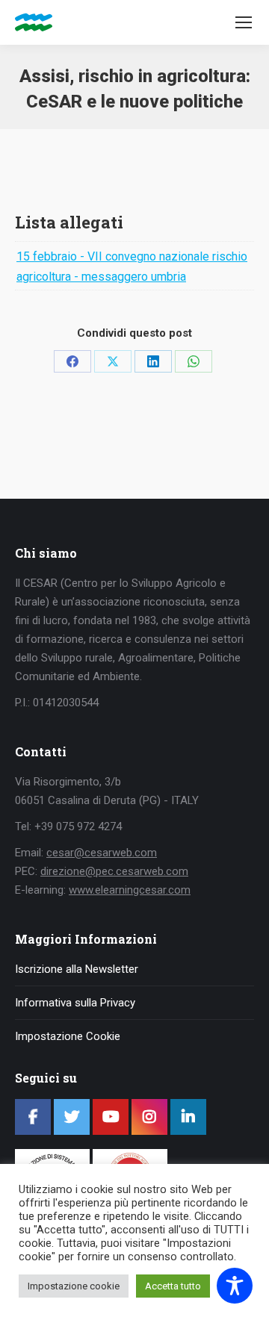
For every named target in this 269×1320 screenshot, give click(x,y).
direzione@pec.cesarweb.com (114, 871)
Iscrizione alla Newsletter (76, 969)
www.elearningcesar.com (130, 890)
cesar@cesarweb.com (101, 852)
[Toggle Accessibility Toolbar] (234, 1285)
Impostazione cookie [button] (74, 1286)
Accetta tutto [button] (173, 1286)
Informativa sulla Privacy (75, 1002)
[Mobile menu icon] (243, 22)
